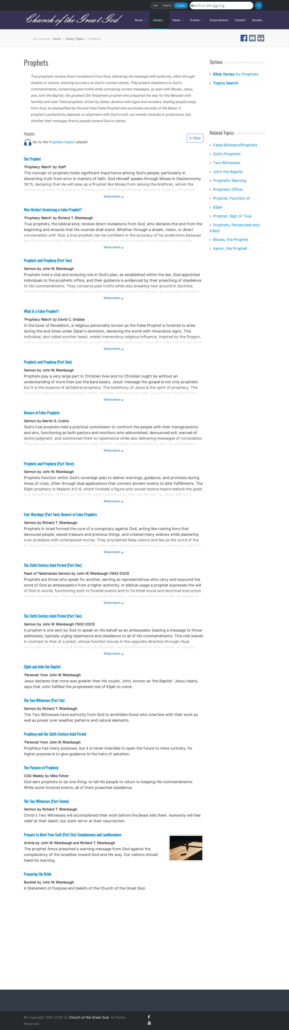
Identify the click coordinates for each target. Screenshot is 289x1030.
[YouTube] (149, 1022)
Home (57, 38)
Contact (240, 20)
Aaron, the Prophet (230, 248)
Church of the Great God (71, 20)
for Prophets (235, 74)
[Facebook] (149, 1017)
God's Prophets (227, 154)
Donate (257, 20)
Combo (180, 5)
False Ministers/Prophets (235, 145)
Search (167, 5)
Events (195, 20)
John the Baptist (228, 171)
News (176, 20)
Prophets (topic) (62, 142)
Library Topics (75, 38)
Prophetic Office (227, 189)
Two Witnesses (226, 163)
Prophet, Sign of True (232, 216)
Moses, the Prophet (230, 239)
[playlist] (28, 142)
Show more (112, 196)
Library (158, 20)
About (139, 20)
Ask (155, 5)
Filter (197, 138)
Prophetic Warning (229, 180)
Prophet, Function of (231, 198)
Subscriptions (218, 20)
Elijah (217, 207)
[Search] (259, 5)
